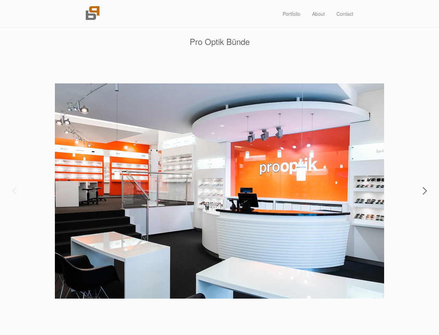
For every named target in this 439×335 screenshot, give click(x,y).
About (318, 13)
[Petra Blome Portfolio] (92, 18)
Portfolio (291, 13)
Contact (344, 13)
